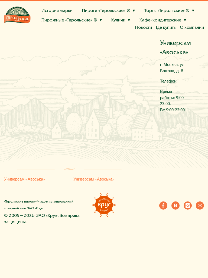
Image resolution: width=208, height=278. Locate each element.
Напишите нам (200, 205)
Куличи (118, 20)
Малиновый (54, 37)
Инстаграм (188, 205)
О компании (192, 28)
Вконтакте (175, 205)
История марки (57, 11)
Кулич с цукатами (94, 33)
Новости (143, 28)
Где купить (166, 28)
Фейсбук (163, 205)
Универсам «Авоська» (24, 179)
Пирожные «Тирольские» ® (69, 20)
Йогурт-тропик (105, 37)
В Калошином (101, 33)
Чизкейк (78, 37)
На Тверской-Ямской (63, 33)
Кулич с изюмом (58, 33)
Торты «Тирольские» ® (167, 11)
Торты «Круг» (52, 37)
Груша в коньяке (139, 37)
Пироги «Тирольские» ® (106, 11)
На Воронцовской (170, 33)
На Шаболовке (133, 33)
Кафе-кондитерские (160, 20)
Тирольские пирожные (61, 33)
